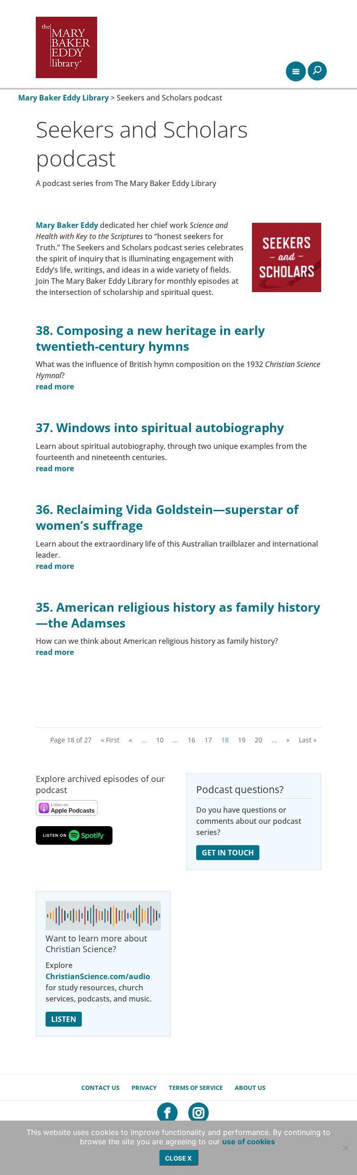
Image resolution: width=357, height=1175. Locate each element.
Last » (308, 739)
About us (250, 1087)
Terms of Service (196, 1087)
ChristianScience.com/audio (98, 976)
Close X (178, 1158)
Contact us (100, 1087)
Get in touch (228, 853)
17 (208, 739)
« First (110, 739)
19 (241, 739)
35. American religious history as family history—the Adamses (178, 615)
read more (55, 386)
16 (191, 739)
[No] (345, 1148)
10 (160, 739)
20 (258, 739)
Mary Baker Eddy (67, 225)
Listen (63, 1019)
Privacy (144, 1087)
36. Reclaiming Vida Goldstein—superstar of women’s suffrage (167, 517)
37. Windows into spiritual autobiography (160, 427)
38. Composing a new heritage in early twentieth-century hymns (150, 338)
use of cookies (248, 1141)
